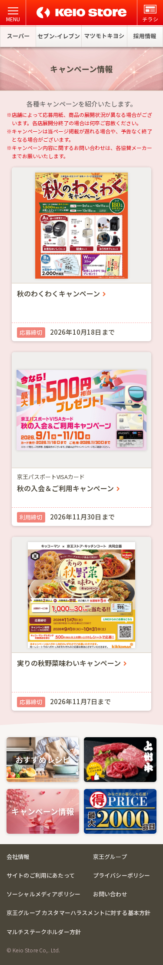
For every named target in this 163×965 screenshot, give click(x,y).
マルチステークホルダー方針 (44, 932)
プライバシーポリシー (121, 875)
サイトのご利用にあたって (41, 875)
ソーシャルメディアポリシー (43, 894)
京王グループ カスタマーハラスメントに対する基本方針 (78, 912)
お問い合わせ (110, 894)
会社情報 (18, 856)
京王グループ (110, 856)
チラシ (150, 19)
